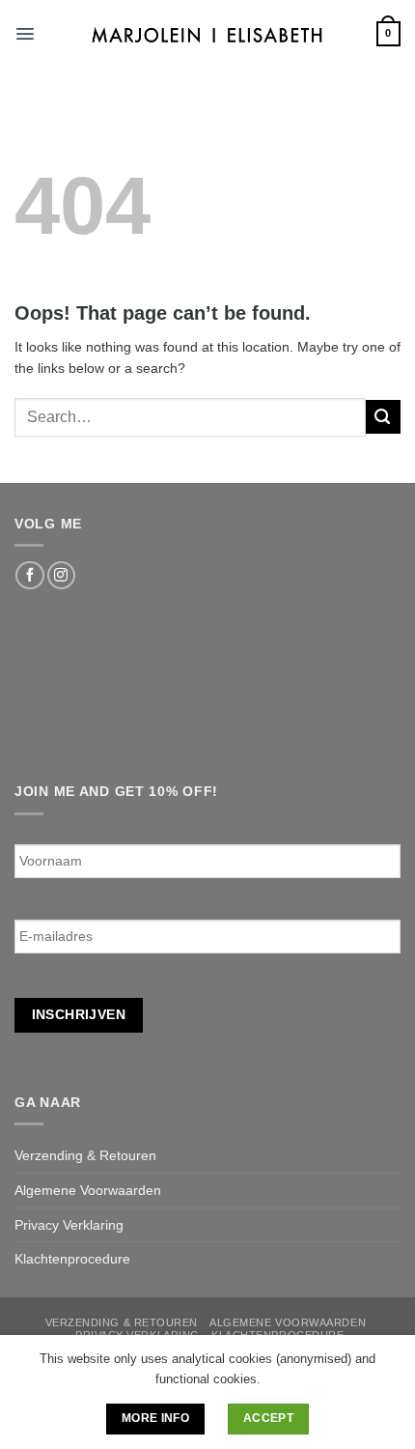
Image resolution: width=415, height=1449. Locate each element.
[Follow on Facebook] (29, 575)
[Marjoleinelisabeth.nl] (208, 33)
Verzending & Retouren (85, 1155)
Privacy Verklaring (69, 1225)
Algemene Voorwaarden (87, 1190)
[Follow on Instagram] (61, 575)
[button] (25, 34)
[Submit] (383, 417)
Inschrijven (79, 1014)
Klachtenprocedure (72, 1258)
